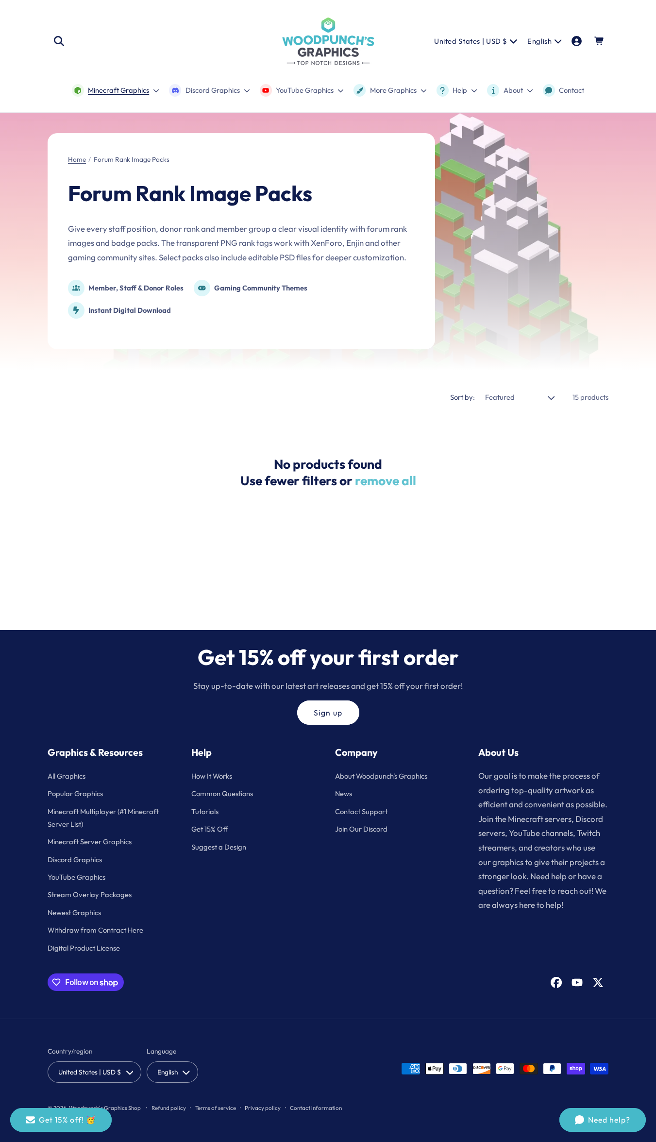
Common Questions (222, 793)
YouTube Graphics (76, 877)
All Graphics (66, 776)
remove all (385, 481)
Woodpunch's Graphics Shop (105, 1107)
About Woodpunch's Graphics (381, 776)
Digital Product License (84, 948)
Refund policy (168, 1107)
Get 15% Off (209, 829)
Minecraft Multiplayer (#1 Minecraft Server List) (103, 818)
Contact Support (361, 811)
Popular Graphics (75, 793)
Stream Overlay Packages (90, 894)
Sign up (328, 712)
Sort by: (462, 397)
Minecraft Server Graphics (90, 841)
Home (77, 159)
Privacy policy (263, 1107)
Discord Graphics (75, 859)
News (343, 793)
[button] (59, 41)
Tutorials (205, 811)
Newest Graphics (74, 912)
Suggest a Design (218, 847)
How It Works (211, 776)
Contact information (316, 1107)
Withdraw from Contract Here (95, 930)
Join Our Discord (361, 829)
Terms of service (215, 1107)
